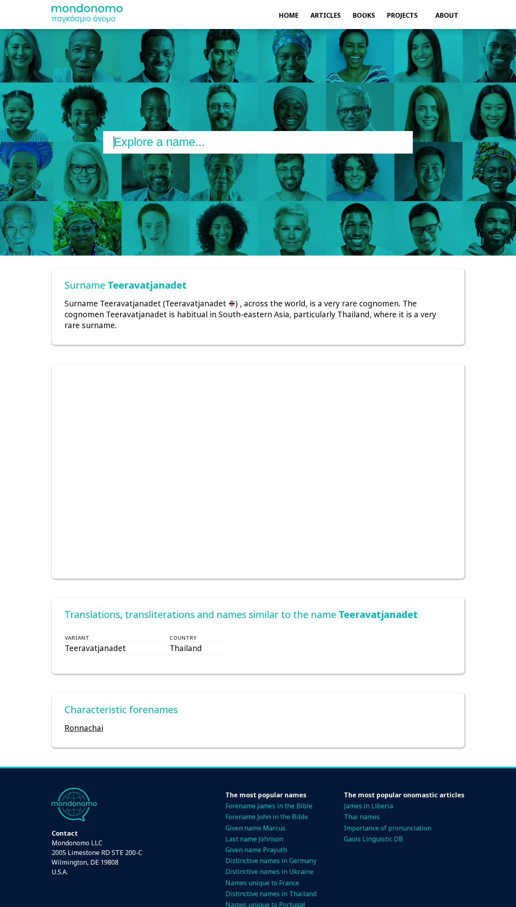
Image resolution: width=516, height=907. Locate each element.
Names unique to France (262, 882)
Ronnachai (83, 727)
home (288, 15)
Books (364, 15)
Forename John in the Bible (266, 816)
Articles (325, 15)
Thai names (362, 816)
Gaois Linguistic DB (373, 838)
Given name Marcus (255, 828)
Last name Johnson (254, 838)
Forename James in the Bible (268, 805)
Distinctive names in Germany (270, 860)
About (446, 15)
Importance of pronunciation (387, 828)
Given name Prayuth (256, 849)
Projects (402, 15)
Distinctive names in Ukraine (269, 871)
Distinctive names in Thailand (270, 893)
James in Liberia (368, 805)
